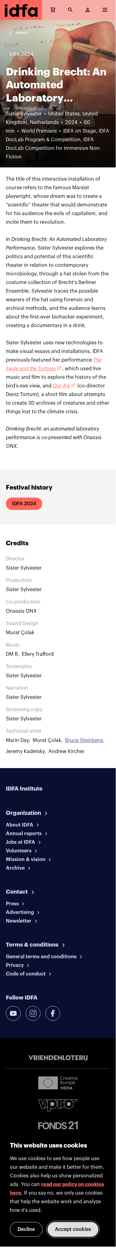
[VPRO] (58, 1105)
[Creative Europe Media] (58, 1082)
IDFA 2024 (24, 503)
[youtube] (13, 1013)
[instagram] (33, 1013)
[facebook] (52, 1013)
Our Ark (61, 385)
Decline (26, 1229)
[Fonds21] (58, 1125)
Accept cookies (73, 1229)
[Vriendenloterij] (58, 1058)
